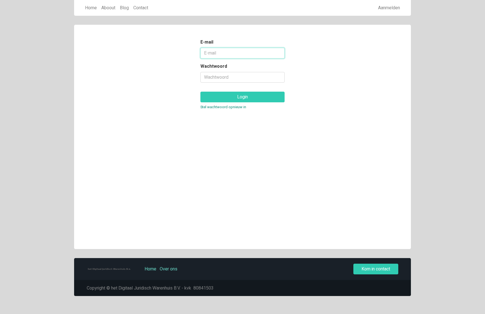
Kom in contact (376, 269)
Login (242, 97)
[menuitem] (91, 7)
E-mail (206, 42)
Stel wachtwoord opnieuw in (223, 107)
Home (150, 269)
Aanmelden (389, 7)
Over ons (168, 269)
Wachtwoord (213, 66)
